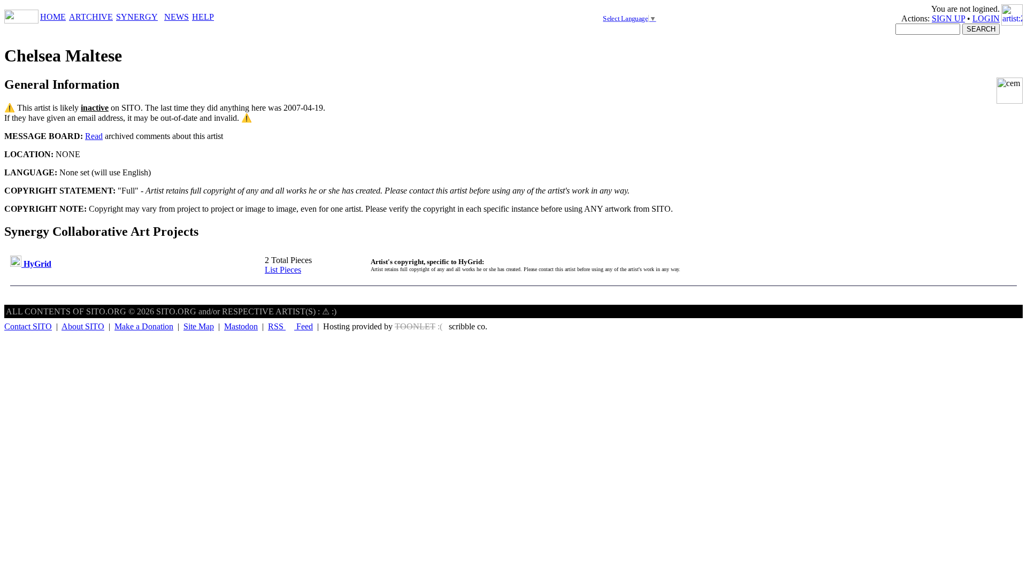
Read (94, 136)
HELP (203, 16)
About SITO (83, 326)
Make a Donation (143, 326)
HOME (53, 16)
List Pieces (283, 269)
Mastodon (241, 326)
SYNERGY (137, 16)
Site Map (198, 326)
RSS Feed (290, 326)
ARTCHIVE (91, 16)
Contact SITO (28, 326)
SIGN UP (948, 18)
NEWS (176, 16)
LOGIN (986, 18)
